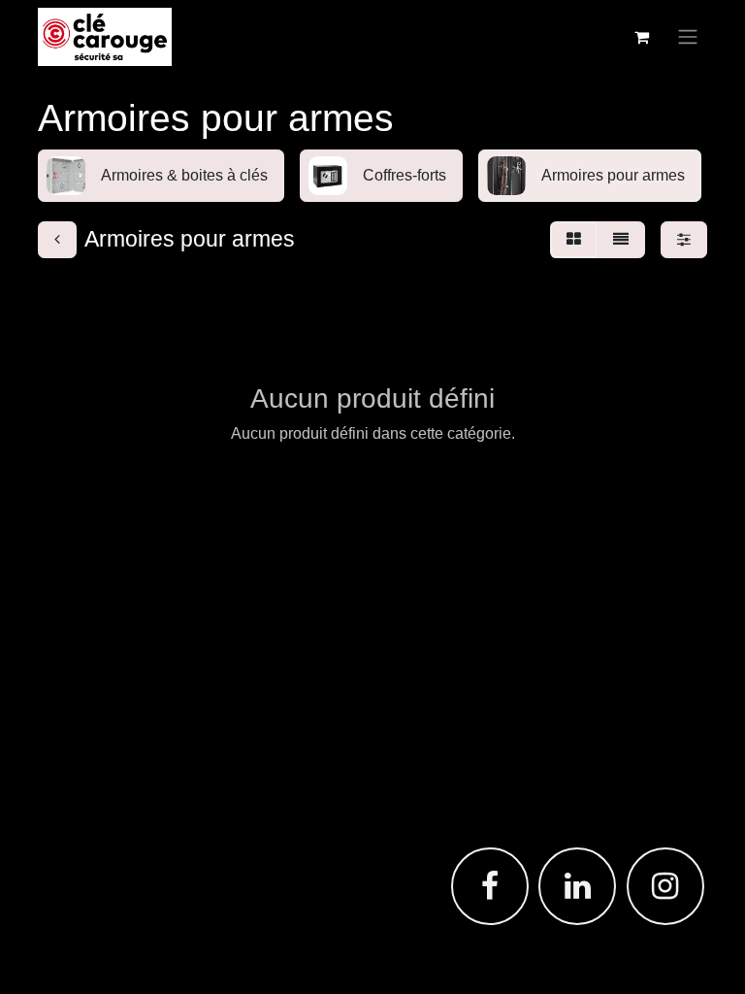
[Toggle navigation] (687, 37)
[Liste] (621, 239)
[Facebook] (490, 886)
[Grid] (574, 239)
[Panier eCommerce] (641, 36)
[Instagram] (665, 886)
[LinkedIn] (577, 886)
